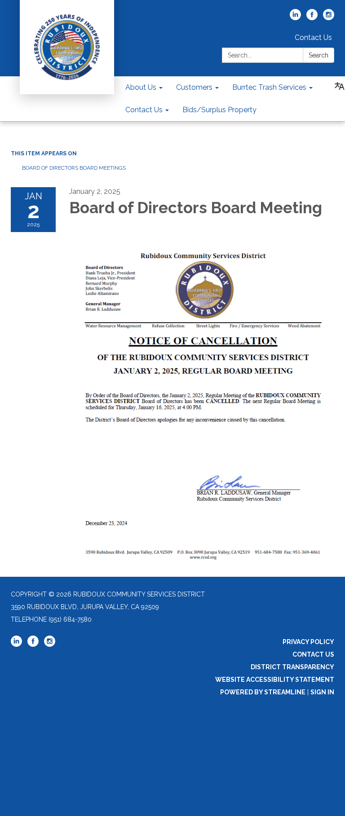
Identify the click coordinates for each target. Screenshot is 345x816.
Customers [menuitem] (194, 87)
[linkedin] (295, 17)
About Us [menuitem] (140, 87)
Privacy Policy (308, 641)
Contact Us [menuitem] (144, 109)
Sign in (322, 692)
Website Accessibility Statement (274, 679)
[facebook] (312, 17)
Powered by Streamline (262, 692)
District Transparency (292, 667)
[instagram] (328, 17)
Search (318, 55)
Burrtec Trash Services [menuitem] (269, 87)
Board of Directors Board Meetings (74, 168)
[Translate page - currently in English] (339, 86)
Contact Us (313, 37)
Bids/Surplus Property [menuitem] (219, 109)
